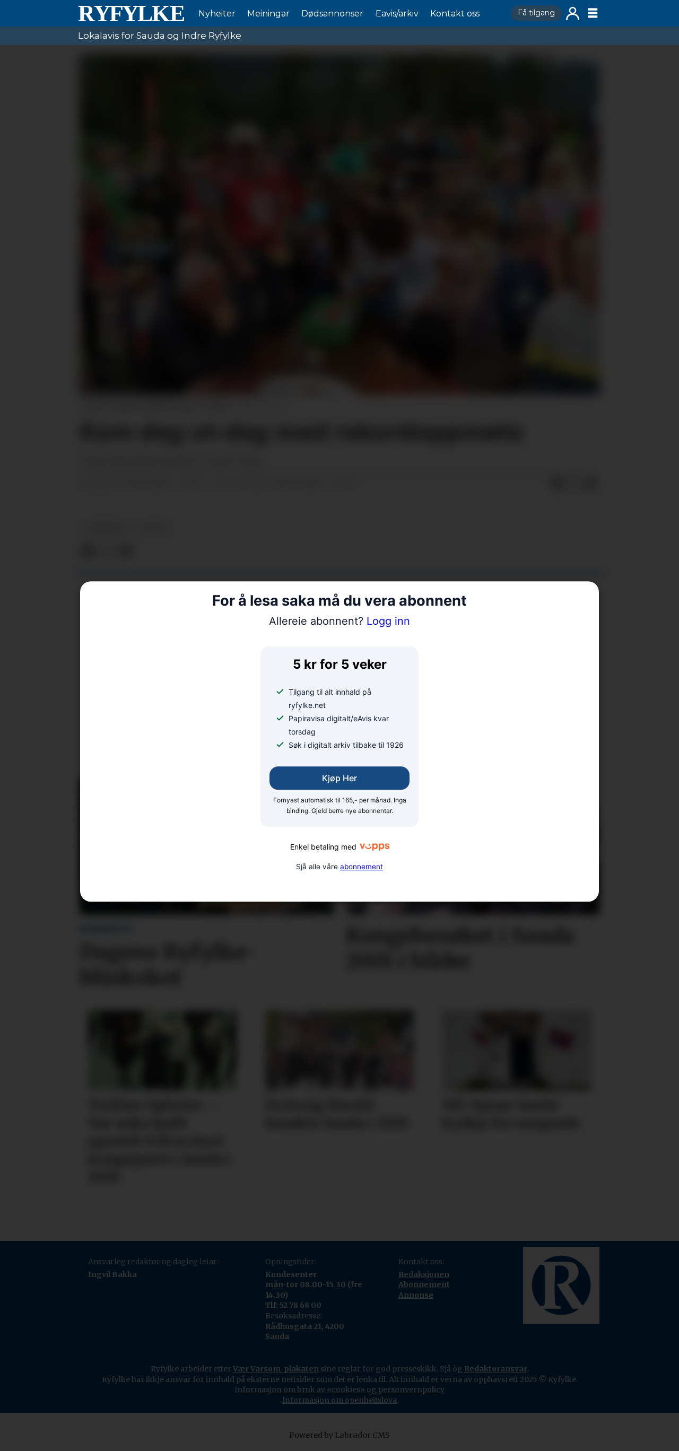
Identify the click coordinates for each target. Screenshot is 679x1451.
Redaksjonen (423, 1274)
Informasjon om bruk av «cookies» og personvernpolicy (339, 1389)
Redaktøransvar (495, 1369)
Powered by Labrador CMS (339, 1435)
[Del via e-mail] (590, 484)
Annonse (415, 1295)
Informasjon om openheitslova (339, 1400)
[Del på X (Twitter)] (573, 484)
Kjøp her (339, 778)
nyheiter (105, 527)
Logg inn (572, 13)
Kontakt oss (455, 13)
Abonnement (424, 1284)
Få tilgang (536, 13)
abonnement (361, 866)
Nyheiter (217, 13)
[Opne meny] (592, 13)
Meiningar (268, 13)
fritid (154, 527)
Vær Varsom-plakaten (276, 1369)
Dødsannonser (332, 13)
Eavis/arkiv (397, 13)
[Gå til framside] (131, 13)
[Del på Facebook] (556, 484)
